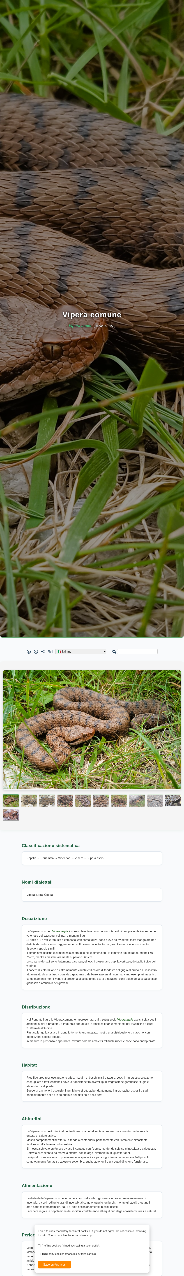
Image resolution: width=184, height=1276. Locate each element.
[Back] (36, 651)
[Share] (43, 651)
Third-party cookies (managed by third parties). (69, 1253)
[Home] (29, 651)
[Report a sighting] (50, 651)
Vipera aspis (60, 931)
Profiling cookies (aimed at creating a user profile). (71, 1245)
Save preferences (54, 1264)
